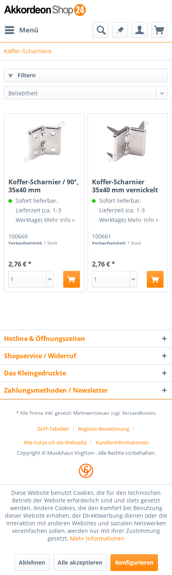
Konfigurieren (134, 562)
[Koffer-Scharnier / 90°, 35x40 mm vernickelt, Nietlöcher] (44, 142)
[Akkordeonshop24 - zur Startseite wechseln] (45, 11)
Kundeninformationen (122, 442)
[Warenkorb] (159, 30)
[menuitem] (21, 30)
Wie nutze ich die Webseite (55, 442)
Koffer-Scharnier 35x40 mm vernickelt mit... (125, 186)
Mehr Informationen (97, 538)
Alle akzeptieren (80, 562)
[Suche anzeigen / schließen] (100, 30)
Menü (28, 29)
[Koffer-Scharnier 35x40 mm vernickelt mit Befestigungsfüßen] (128, 142)
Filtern (26, 75)
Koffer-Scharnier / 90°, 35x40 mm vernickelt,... (43, 186)
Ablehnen (32, 562)
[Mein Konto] (140, 30)
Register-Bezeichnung (103, 428)
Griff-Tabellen (53, 428)
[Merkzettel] (120, 30)
